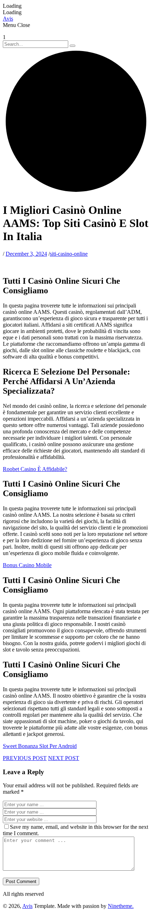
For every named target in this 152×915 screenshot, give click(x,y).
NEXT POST (63, 758)
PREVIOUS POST (25, 758)
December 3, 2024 (26, 254)
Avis (27, 906)
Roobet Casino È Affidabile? (35, 469)
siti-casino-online (69, 254)
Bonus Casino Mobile (27, 565)
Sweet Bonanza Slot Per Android (40, 746)
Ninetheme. (121, 906)
